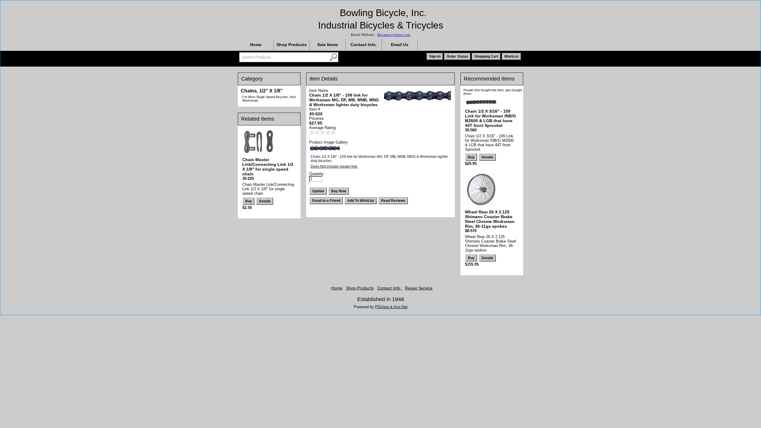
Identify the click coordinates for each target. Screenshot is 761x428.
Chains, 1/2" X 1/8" (262, 90)
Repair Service (419, 288)
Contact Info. (363, 44)
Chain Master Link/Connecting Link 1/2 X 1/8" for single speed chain (267, 166)
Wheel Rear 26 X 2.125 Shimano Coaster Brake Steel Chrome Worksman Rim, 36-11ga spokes (490, 219)
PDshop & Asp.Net (391, 307)
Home (256, 44)
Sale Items (327, 44)
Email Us (399, 44)
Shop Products (291, 44)
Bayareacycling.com (393, 34)
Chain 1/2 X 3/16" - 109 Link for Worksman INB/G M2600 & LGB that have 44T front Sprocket (490, 118)
